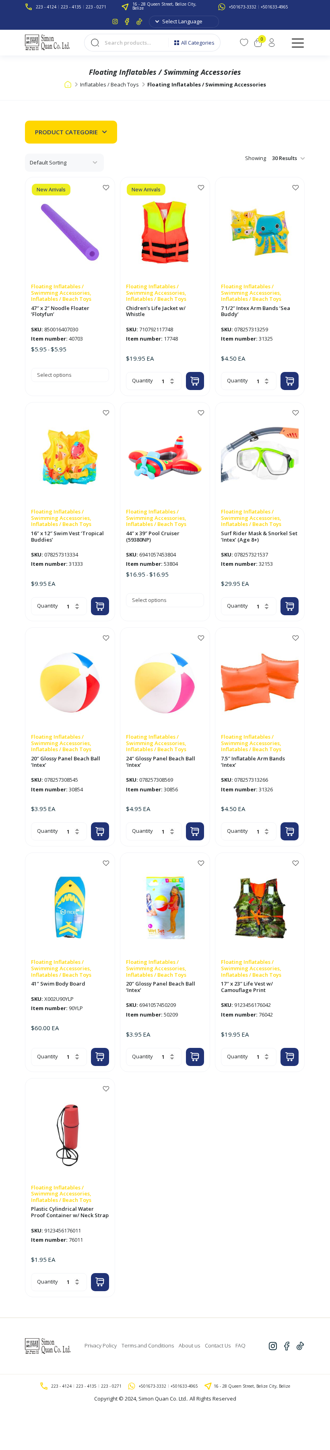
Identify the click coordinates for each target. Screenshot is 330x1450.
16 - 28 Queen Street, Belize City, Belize (164, 6)
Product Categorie (66, 132)
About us (189, 1345)
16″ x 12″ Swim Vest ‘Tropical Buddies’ (67, 536)
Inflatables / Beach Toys (109, 84)
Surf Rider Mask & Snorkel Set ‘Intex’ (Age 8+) (259, 536)
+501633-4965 (274, 7)
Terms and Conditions (148, 1345)
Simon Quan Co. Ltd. (162, 1398)
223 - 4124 (46, 7)
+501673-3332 (242, 7)
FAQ (240, 1345)
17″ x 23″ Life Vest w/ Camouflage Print (247, 987)
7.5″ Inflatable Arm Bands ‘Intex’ (253, 762)
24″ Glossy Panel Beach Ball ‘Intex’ (160, 762)
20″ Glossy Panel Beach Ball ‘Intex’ (65, 762)
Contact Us (218, 1345)
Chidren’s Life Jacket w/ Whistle (156, 311)
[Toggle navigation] (298, 42)
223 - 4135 (71, 7)
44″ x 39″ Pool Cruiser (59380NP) (152, 536)
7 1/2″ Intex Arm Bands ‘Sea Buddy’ (255, 311)
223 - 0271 (96, 7)
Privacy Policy (101, 1345)
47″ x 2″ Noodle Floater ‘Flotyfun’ (60, 311)
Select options (54, 374)
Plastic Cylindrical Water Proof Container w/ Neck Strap (70, 1212)
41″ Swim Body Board (58, 984)
